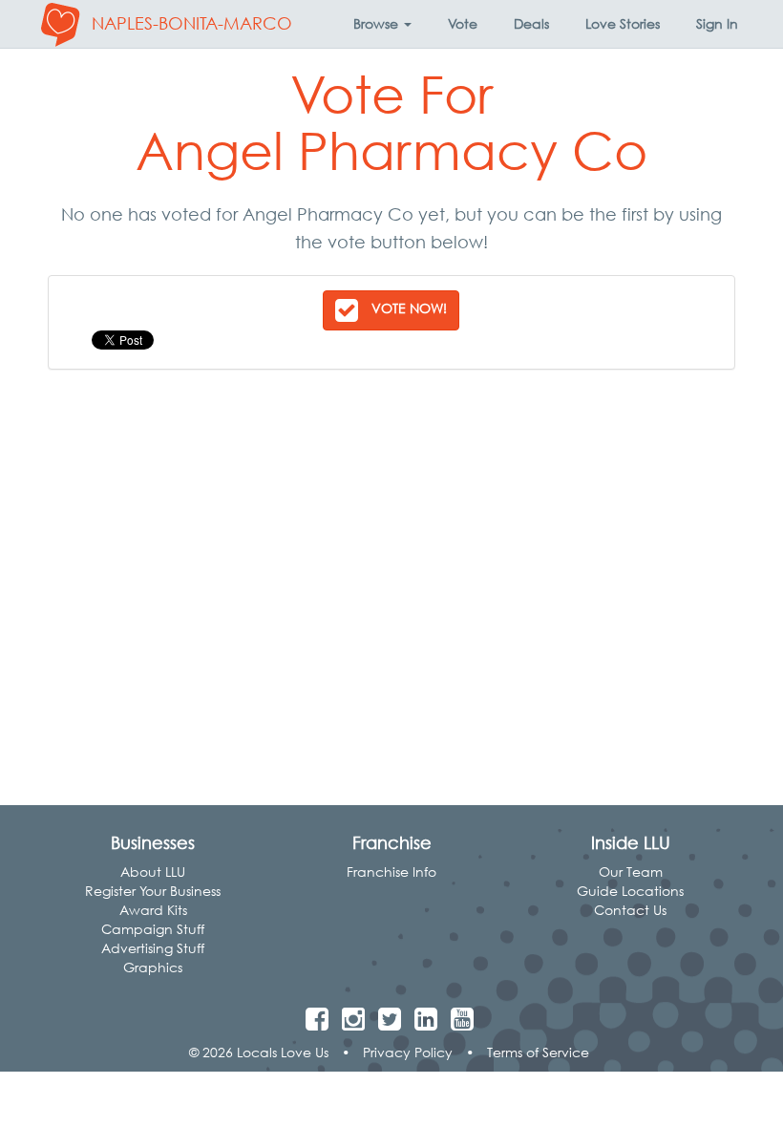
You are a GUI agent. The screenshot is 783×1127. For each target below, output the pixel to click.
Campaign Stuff (152, 929)
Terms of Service (538, 1052)
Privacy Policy (408, 1052)
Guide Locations (630, 890)
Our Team (631, 871)
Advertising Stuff (152, 948)
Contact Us (630, 910)
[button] (382, 24)
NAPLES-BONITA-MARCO (192, 23)
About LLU (152, 871)
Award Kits (153, 910)
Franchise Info (391, 871)
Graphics (152, 967)
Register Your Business (153, 890)
